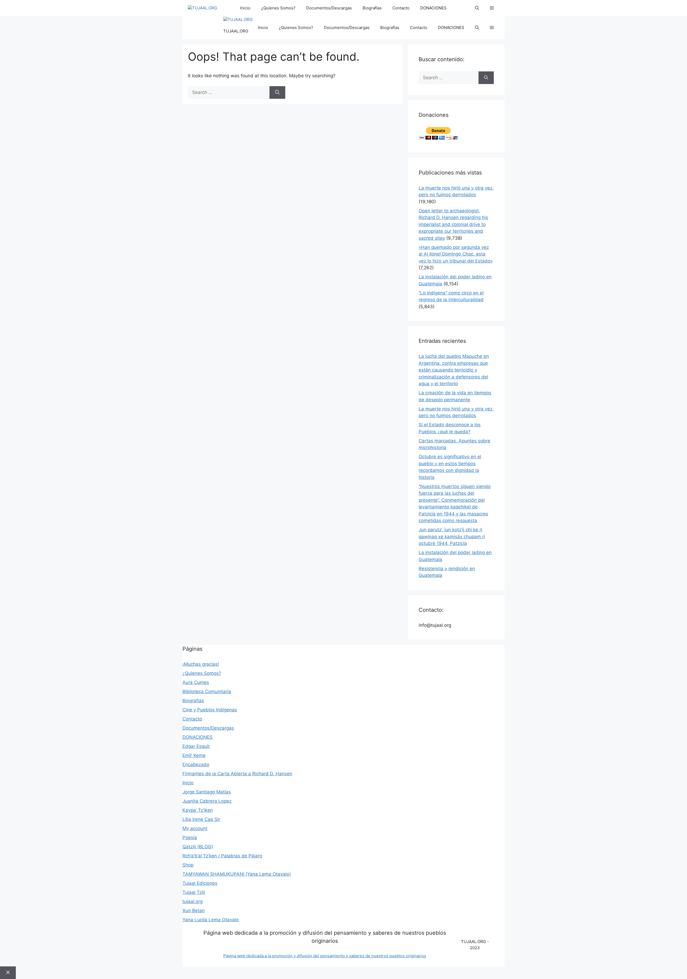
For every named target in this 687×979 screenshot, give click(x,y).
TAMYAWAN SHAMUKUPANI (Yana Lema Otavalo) (236, 874)
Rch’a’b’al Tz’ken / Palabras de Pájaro (222, 855)
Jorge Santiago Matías (206, 792)
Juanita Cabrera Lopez (207, 801)
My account (194, 828)
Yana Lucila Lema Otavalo (210, 919)
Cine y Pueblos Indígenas (209, 709)
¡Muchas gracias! (200, 664)
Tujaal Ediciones (199, 883)
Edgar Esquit (196, 746)
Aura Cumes (195, 682)
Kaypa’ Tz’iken (197, 810)
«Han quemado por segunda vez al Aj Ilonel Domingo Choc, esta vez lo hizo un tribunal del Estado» (456, 254)
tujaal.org (192, 901)
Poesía (189, 837)
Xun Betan (193, 910)
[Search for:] (228, 92)
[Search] (277, 92)
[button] (477, 8)
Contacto (401, 7)
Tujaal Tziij (193, 892)
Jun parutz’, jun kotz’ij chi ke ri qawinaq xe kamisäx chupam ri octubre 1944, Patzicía (452, 536)
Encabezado (195, 764)
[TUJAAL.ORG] (202, 8)
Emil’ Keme (194, 755)
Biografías (372, 7)
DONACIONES (433, 7)
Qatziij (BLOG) (197, 846)
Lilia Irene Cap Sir (201, 819)
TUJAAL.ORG (235, 31)
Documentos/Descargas (329, 7)
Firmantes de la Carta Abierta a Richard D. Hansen (237, 773)
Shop (187, 865)
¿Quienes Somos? (278, 7)
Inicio (245, 7)
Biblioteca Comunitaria (206, 691)
